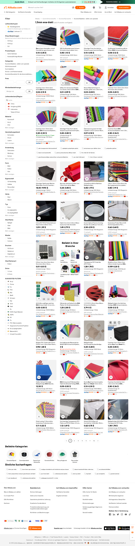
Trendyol (87, 537)
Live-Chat (86, 495)
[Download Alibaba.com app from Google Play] (124, 528)
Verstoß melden (87, 512)
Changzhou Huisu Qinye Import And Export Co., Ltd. (46, 234)
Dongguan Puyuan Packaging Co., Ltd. (94, 96)
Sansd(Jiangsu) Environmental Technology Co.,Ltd (70, 59)
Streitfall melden (88, 499)
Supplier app (58, 528)
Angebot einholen (61, 495)
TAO (81, 537)
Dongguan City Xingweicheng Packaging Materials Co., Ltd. (94, 57)
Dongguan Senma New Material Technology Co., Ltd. (94, 314)
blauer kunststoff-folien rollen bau (84, 469)
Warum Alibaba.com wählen (12, 492)
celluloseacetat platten (28, 478)
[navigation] (19, 230)
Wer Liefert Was (96, 537)
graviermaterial (114, 473)
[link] (132, 527)
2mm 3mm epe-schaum (28, 469)
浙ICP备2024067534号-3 (118, 543)
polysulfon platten (111, 148)
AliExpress (37, 537)
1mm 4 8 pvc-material (96, 157)
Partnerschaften (114, 507)
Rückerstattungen (88, 503)
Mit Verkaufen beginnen (116, 495)
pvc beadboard (12, 478)
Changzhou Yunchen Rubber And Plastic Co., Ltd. (70, 352)
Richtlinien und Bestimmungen (39, 512)
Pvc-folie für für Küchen (88, 152)
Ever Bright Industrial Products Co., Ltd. (46, 314)
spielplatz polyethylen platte (70, 148)
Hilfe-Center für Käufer (90, 492)
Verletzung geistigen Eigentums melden (92, 508)
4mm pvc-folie (12, 469)
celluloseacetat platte (61, 473)
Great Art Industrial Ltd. (115, 271)
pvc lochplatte (101, 473)
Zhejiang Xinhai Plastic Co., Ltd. (117, 234)
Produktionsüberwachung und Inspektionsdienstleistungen (39, 508)
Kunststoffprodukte (65, 18)
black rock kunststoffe (44, 152)
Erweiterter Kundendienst (38, 503)
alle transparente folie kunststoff (47, 148)
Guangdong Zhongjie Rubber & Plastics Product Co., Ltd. (46, 192)
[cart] (100, 8)
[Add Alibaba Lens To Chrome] (35, 528)
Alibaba (37, 18)
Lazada (66, 537)
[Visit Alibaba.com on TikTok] (130, 514)
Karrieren (7, 503)
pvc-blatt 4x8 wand (79, 157)
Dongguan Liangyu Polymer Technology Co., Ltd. (46, 141)
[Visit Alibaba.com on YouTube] (126, 514)
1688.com (45, 537)
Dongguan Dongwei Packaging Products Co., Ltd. (118, 96)
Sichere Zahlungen (36, 492)
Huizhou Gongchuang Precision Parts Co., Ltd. (118, 312)
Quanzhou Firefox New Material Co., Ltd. (118, 57)
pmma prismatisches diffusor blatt (66, 152)
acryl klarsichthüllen (104, 469)
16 (94, 440)
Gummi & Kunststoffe (49, 18)
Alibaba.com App (96, 528)
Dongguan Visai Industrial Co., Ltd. (70, 139)
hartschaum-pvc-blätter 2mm (92, 148)
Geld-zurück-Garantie (36, 495)
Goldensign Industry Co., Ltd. (117, 194)
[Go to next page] (98, 441)
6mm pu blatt (77, 473)
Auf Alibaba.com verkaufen (117, 492)
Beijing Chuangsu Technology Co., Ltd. (46, 273)
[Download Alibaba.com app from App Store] (110, 528)
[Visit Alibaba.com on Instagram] (122, 514)
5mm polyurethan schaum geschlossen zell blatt (21, 473)
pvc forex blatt (45, 473)
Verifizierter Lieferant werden (118, 503)
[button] (73, 7)
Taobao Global (74, 537)
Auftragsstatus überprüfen (117, 499)
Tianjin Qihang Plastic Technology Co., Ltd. (70, 231)
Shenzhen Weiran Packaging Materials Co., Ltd (94, 273)
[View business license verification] (85, 543)
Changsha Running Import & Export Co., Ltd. (46, 100)
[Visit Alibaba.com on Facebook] (110, 514)
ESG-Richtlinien (9, 499)
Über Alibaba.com (10, 488)
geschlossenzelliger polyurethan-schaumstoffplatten (53, 157)
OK (29, 82)
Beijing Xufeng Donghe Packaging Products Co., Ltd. (94, 192)
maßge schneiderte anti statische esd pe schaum (55, 469)
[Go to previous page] (66, 441)
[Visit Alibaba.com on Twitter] (118, 514)
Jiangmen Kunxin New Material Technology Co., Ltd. (94, 234)
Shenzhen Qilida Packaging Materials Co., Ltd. (70, 96)
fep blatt (88, 473)
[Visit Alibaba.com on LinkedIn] (114, 514)
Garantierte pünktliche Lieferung (40, 499)
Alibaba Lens (8, 528)
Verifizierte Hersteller (62, 492)
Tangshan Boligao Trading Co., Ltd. (46, 351)
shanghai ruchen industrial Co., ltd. (118, 139)
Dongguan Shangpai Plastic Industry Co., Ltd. (70, 312)
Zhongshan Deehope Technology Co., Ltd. (94, 353)
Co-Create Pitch (9, 495)
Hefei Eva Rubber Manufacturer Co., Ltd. (94, 137)
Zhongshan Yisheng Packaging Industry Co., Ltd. (46, 59)
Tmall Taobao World (56, 537)
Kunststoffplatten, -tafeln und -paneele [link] (86, 18)
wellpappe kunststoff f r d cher (49, 478)
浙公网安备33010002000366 (100, 543)
